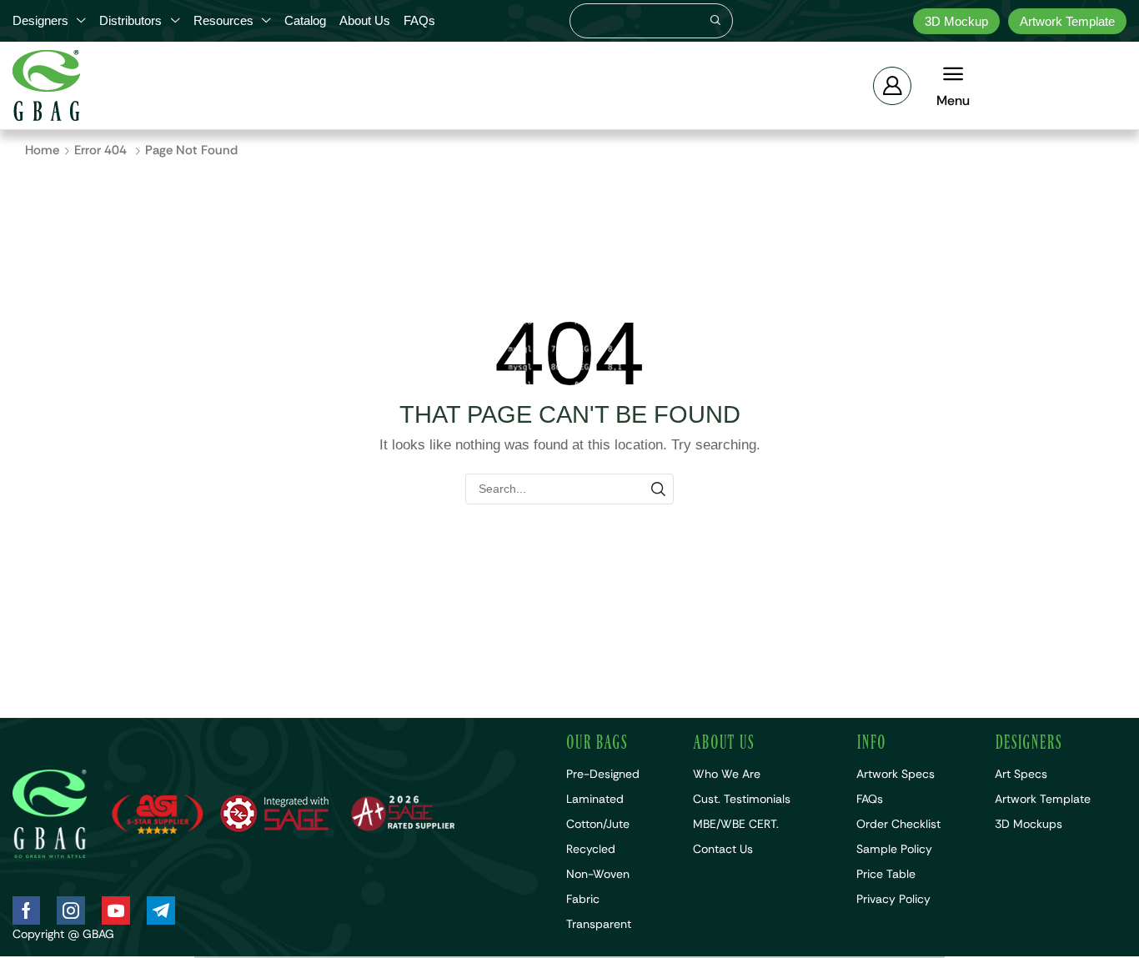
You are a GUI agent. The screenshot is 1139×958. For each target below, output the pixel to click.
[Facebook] (26, 910)
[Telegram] (161, 910)
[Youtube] (116, 910)
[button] (892, 86)
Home (42, 150)
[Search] (715, 21)
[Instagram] (71, 910)
